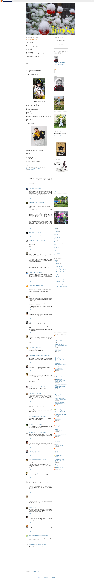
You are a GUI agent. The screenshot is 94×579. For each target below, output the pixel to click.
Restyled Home (58, 469)
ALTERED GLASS (58, 444)
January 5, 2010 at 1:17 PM (36, 347)
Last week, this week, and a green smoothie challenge (60, 435)
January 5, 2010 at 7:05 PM (41, 416)
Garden (55, 240)
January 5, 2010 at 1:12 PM (41, 335)
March (57, 261)
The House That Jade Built (60, 406)
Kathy (30, 393)
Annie (30, 188)
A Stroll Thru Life (58, 340)
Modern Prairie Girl (59, 357)
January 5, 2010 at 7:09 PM (37, 424)
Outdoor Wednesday (57, 248)
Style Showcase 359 (58, 350)
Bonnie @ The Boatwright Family (35, 176)
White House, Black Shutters (60, 390)
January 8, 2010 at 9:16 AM (35, 516)
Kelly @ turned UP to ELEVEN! (35, 322)
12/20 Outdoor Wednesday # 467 (60, 403)
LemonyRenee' (31, 202)
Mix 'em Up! (57, 456)
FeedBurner (63, 46)
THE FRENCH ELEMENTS (60, 414)
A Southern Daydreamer (59, 402)
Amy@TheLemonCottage (60, 62)
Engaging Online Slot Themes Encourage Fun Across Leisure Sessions (60, 359)
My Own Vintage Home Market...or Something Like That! (60, 381)
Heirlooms (56, 241)
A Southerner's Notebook (59, 376)
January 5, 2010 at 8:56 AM (46, 176)
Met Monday (56, 247)
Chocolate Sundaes (32, 416)
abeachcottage (58, 465)
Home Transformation (57, 243)
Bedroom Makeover (58, 419)
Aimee (30, 347)
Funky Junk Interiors (59, 335)
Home (39, 569)
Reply (30, 184)
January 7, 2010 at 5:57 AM (37, 496)
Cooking (55, 230)
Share (55, 191)
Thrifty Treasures (57, 253)
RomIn (30, 232)
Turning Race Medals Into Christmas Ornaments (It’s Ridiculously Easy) (61, 411)
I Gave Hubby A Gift (59, 284)
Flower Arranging (57, 237)
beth (30, 405)
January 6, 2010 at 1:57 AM (41, 459)
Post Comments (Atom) (35, 571)
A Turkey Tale (57, 395)
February (58, 263)
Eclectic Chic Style (32, 459)
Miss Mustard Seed (32, 432)
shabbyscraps (57, 441)
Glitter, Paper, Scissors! (59, 448)
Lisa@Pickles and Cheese (33, 312)
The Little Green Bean (59, 418)
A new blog (57, 415)
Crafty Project (56, 231)
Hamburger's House (59, 409)
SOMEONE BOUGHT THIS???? (60, 445)
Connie (30, 441)
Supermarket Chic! (59, 266)
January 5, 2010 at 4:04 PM (36, 393)
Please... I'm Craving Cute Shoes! (61, 269)
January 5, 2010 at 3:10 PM (39, 374)
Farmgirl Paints (32, 473)
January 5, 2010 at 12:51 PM (46, 322)
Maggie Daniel (31, 374)
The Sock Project (57, 251)
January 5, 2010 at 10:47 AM (38, 285)
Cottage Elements (58, 379)
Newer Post (28, 569)
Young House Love (58, 352)
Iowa (35, 169)
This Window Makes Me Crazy (61, 286)
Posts (57, 69)
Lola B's (56, 429)
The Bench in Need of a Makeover (60, 399)
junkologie (57, 464)
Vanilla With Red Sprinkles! (61, 278)
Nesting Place (57, 363)
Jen (29, 516)
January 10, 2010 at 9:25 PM (43, 535)
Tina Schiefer (31, 253)
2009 (56, 288)
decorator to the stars (33, 386)
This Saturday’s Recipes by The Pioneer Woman (60, 387)
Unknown (30, 285)
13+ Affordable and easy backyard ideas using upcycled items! (60, 337)
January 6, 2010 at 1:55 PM (35, 481)
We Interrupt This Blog (60, 281)
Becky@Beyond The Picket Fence (35, 365)
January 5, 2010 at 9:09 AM (36, 188)
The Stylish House (58, 455)
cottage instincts (58, 425)
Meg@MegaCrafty (32, 451)
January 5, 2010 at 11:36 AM (36, 296)
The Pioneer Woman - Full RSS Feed (61, 385)
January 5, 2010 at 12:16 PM (43, 312)
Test (56, 341)
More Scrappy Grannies (59, 369)
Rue (29, 481)
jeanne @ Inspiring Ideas (33, 535)
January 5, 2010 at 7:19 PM (41, 432)
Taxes (55, 250)
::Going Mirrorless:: (58, 426)
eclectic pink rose (58, 372)
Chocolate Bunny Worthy (59, 449)
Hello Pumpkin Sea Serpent (59, 438)
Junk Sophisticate (58, 437)
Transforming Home (59, 433)
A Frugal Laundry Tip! (60, 271)
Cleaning (55, 228)
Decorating (56, 232)
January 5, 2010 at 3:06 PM (46, 365)
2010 (56, 260)
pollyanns (30, 507)
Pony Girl (31, 424)
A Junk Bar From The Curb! (61, 273)
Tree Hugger (58, 268)
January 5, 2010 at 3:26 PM (41, 386)
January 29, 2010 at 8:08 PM (41, 544)
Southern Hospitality (59, 349)
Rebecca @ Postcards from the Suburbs (36, 355)
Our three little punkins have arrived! (61, 422)
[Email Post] (41, 168)
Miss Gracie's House (32, 335)
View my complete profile (59, 64)
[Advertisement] (59, 312)
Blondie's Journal (32, 240)
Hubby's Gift (58, 283)
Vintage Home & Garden (59, 459)
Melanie (30, 496)
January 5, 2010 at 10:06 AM (39, 253)
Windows (55, 254)
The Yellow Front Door (59, 451)
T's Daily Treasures (58, 368)
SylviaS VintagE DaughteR (60, 421)
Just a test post (58, 276)
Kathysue (30, 526)
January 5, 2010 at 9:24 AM (36, 232)
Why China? (57, 406)
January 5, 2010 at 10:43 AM (37, 272)
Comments (57, 72)
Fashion (55, 235)
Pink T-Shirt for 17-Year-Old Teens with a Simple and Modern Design (60, 373)
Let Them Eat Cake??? (60, 274)
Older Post (50, 569)
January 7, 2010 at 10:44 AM (38, 507)
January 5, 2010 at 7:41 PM (36, 441)
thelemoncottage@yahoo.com (59, 135)
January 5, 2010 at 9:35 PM (41, 451)
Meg (30, 296)
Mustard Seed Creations (59, 344)
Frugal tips (56, 238)
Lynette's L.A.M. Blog (59, 467)
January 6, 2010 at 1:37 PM (40, 473)
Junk (55, 246)
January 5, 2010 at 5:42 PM (35, 405)
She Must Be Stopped (60, 279)
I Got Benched (57, 452)
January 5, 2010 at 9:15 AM (39, 202)
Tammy (30, 272)
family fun (31, 169)
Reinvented (57, 470)
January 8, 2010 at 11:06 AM (38, 526)
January (57, 264)
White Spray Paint (58, 394)
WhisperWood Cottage (59, 398)
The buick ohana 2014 (58, 430)
